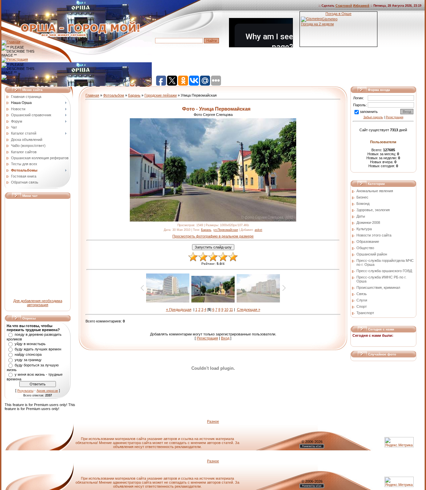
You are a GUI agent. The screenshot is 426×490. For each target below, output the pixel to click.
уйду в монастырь (30, 344)
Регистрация (207, 338)
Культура (364, 229)
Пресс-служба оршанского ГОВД (384, 271)
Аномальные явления (374, 191)
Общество (365, 248)
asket (258, 230)
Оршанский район (371, 254)
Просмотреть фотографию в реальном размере (213, 236)
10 (226, 309)
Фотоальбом (113, 95)
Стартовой (343, 5)
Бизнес (362, 197)
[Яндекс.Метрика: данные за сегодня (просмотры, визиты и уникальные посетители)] (399, 482)
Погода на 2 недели (317, 24)
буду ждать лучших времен (38, 349)
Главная (92, 95)
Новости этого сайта (373, 235)
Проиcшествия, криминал (378, 287)
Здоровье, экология (373, 210)
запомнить (369, 112)
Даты (360, 216)
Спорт (361, 306)
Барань (134, 95)
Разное (213, 421)
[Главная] (10, 42)
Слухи (361, 300)
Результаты (25, 390)
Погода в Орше (338, 14)
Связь (361, 294)
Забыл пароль (373, 117)
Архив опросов (47, 390)
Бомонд (362, 204)
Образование (367, 242)
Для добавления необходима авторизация (37, 303)
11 (231, 309)
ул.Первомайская (225, 230)
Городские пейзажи (160, 95)
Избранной (361, 5)
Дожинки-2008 (368, 223)
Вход (225, 338)
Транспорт (365, 313)
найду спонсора (28, 354)
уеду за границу (28, 360)
